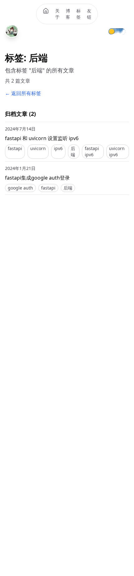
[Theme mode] (121, 31)
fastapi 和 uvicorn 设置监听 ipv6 (42, 138)
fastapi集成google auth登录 (37, 177)
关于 (57, 14)
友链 (89, 14)
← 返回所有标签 (23, 93)
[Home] (46, 11)
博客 (68, 14)
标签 (78, 14)
